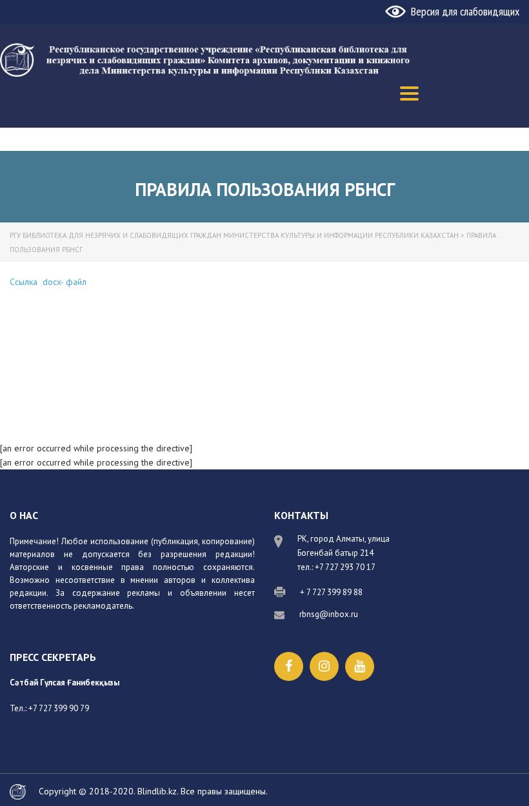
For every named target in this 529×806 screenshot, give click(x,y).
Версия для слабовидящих (465, 11)
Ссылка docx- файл (48, 282)
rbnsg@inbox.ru (328, 614)
